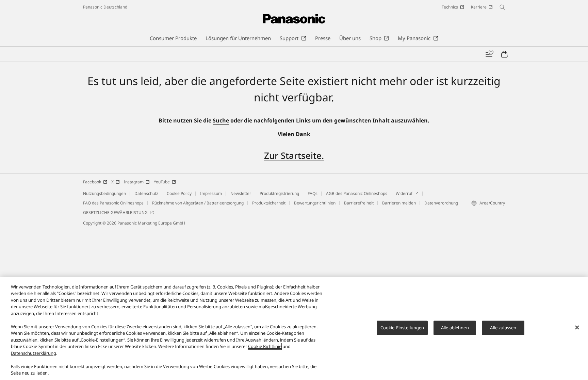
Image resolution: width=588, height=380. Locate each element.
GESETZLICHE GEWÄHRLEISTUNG (115, 212)
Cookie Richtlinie (264, 346)
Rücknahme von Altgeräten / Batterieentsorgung (198, 203)
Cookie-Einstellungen (402, 328)
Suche (221, 120)
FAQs (312, 193)
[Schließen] (577, 327)
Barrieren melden (399, 203)
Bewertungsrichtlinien (315, 203)
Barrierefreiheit (359, 203)
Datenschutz (146, 193)
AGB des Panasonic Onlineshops (356, 193)
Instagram (134, 182)
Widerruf (404, 193)
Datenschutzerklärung (33, 353)
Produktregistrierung (279, 193)
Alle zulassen (503, 328)
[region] (294, 328)
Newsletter (240, 193)
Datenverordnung (441, 203)
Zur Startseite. (294, 155)
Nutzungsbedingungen (104, 193)
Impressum (211, 193)
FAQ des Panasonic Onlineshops (113, 203)
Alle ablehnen (455, 328)
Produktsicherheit (268, 203)
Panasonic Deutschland (105, 7)
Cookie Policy (179, 193)
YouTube (162, 182)
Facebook (92, 182)
